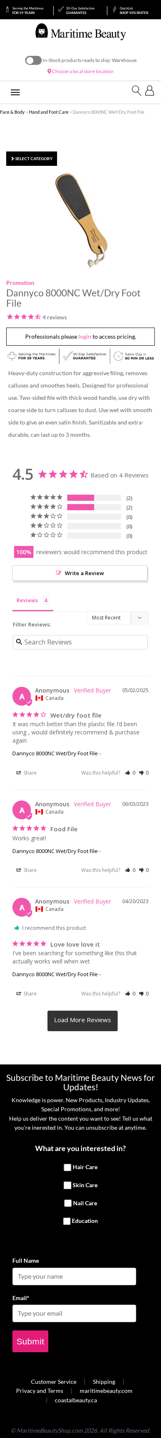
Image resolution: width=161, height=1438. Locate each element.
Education (85, 1221)
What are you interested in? (80, 1148)
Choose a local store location (82, 71)
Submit (30, 1341)
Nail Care (85, 1202)
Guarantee (80, 10)
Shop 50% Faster (134, 10)
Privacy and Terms (39, 1390)
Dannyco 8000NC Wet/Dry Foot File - (56, 753)
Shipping (104, 1381)
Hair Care (85, 1167)
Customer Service (53, 1381)
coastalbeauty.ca (76, 1400)
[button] (130, 772)
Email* (20, 1297)
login (84, 336)
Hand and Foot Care (49, 112)
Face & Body (12, 112)
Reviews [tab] (27, 600)
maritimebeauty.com (106, 1390)
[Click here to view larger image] (82, 219)
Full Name (25, 1260)
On (33, 60)
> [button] (82, 1021)
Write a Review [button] (84, 573)
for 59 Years (27, 10)
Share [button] (29, 772)
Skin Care (85, 1184)
